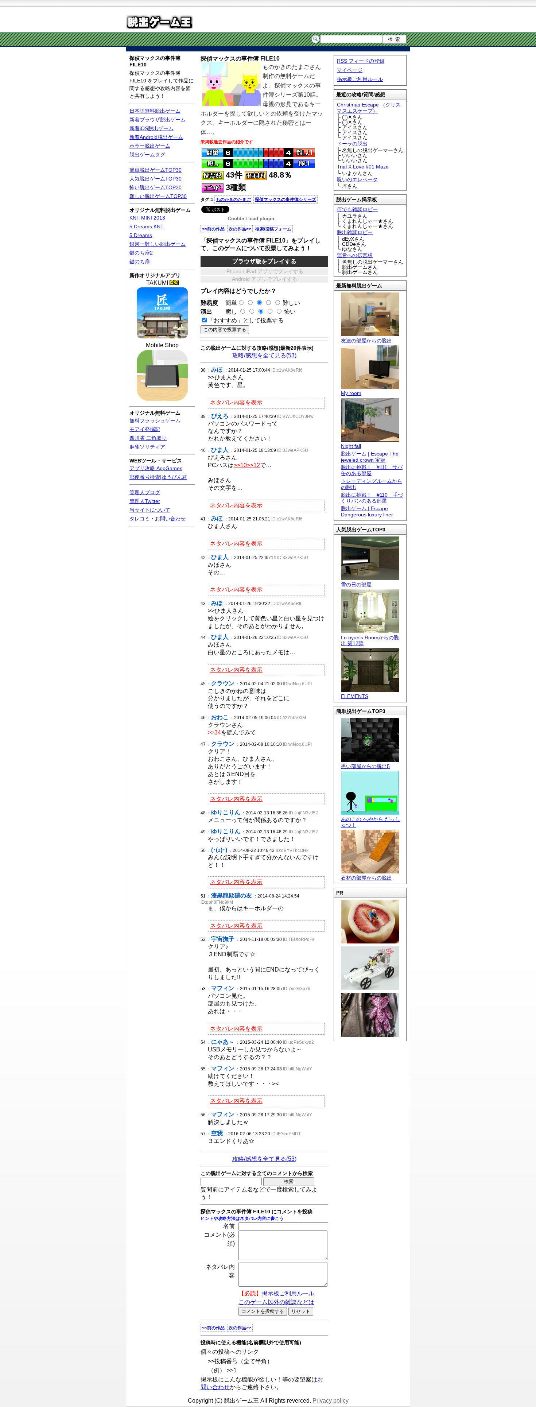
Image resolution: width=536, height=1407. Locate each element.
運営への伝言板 (355, 255)
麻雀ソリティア (147, 447)
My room (351, 393)
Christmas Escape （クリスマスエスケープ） (369, 108)
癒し (228, 312)
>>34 (214, 732)
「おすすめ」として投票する (246, 320)
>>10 (240, 465)
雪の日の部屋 (356, 585)
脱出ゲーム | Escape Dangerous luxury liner (367, 511)
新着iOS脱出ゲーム (151, 128)
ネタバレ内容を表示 (236, 402)
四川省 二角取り (148, 438)
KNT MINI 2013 (147, 218)
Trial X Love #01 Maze (363, 167)
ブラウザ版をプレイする (264, 261)
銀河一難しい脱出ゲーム (157, 244)
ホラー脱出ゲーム (149, 146)
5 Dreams (140, 235)
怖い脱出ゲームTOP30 (155, 187)
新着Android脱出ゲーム (156, 137)
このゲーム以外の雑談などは (276, 1302)
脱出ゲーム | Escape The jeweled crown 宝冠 (370, 457)
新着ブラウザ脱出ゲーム (157, 120)
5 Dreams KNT (146, 226)
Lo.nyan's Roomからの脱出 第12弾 (370, 641)
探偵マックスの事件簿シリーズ (285, 199)
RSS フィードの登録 (360, 61)
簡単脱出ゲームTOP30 (155, 170)
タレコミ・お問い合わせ (157, 519)
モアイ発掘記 (144, 429)
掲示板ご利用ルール (360, 79)
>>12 (253, 465)
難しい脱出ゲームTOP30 (158, 196)
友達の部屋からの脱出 (366, 341)
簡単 (228, 303)
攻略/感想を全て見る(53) (264, 355)
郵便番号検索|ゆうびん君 (158, 477)
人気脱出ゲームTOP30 (155, 179)
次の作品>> (240, 229)
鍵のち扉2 (141, 253)
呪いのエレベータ (357, 179)
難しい (291, 303)
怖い (290, 312)
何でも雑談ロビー (357, 209)
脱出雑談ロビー (355, 232)
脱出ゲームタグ (147, 155)
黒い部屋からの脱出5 (365, 766)
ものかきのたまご (233, 199)
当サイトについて (149, 510)
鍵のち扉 (139, 261)
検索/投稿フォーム (273, 229)
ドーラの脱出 (352, 144)
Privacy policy (330, 1401)
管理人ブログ (144, 492)
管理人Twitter (144, 501)
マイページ (349, 70)
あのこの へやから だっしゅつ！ (370, 822)
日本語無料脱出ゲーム (154, 111)
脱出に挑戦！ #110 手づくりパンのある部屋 (372, 498)
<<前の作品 (213, 229)
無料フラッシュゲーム (154, 420)
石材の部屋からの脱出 (366, 878)
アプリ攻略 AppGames (155, 468)
